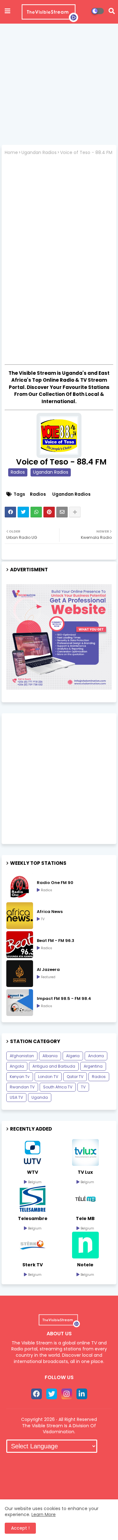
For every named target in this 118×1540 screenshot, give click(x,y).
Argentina (93, 1066)
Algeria (73, 1055)
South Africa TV (57, 1087)
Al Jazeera (48, 969)
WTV (32, 1172)
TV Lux (85, 1172)
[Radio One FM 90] (19, 886)
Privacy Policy (59, 1479)
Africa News (50, 912)
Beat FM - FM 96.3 (55, 941)
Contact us (83, 1465)
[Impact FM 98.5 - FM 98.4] (19, 1002)
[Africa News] (19, 915)
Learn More (43, 1514)
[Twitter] (23, 512)
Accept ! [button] (20, 1528)
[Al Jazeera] (19, 973)
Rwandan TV (22, 1087)
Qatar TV (75, 1076)
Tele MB (85, 1218)
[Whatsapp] (36, 512)
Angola (17, 1066)
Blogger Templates (59, 1493)
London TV (48, 1076)
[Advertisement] (59, 86)
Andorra (96, 1055)
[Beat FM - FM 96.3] (19, 944)
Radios (18, 472)
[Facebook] (10, 512)
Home (11, 153)
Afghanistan (22, 1055)
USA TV (16, 1097)
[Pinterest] (49, 512)
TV (83, 1087)
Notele (85, 1265)
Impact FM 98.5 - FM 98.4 (64, 998)
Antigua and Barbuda (53, 1066)
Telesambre (33, 1218)
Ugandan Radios (39, 153)
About (53, 1465)
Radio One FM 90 (55, 883)
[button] (111, 11)
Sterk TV (32, 1265)
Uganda (39, 1097)
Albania (50, 1055)
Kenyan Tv (20, 1076)
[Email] (62, 512)
